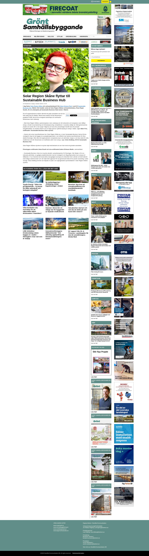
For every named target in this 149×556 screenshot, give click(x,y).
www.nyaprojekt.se (58, 525)
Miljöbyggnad (39, 36)
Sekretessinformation (78, 553)
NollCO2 (51, 36)
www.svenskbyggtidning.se (60, 527)
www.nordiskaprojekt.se (60, 529)
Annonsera (105, 1)
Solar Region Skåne (36, 106)
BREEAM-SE (27, 36)
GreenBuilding (71, 36)
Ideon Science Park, (66, 106)
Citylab (59, 36)
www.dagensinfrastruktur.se (61, 530)
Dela (67, 115)
